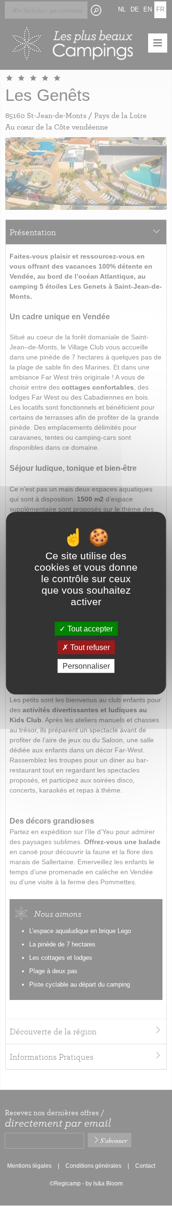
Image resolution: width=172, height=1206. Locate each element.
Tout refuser (89, 647)
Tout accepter (89, 628)
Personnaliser (86, 666)
